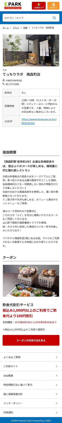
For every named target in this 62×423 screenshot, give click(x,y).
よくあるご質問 (11, 357)
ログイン (53, 7)
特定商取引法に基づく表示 (17, 384)
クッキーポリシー (13, 403)
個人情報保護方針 (13, 394)
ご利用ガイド (39, 7)
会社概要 (8, 375)
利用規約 (8, 412)
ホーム (6, 27)
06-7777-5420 (12, 83)
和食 (25, 27)
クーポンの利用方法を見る (31, 340)
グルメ (16, 27)
